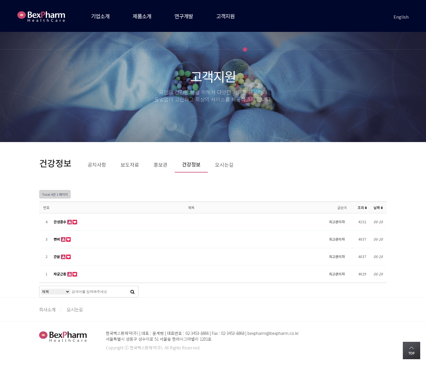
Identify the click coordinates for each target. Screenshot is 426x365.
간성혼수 (60, 221)
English (401, 17)
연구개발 (183, 16)
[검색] (132, 291)
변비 (57, 239)
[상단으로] (411, 350)
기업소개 (100, 16)
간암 (57, 256)
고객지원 (225, 16)
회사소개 (47, 309)
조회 (361, 207)
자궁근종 (60, 273)
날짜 (377, 207)
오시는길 (75, 309)
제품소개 (142, 16)
